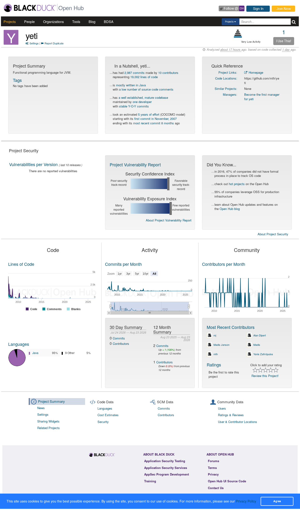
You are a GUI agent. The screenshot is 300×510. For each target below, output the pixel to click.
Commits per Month (123, 264)
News (41, 408)
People (29, 21)
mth (216, 354)
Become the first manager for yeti (261, 96)
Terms (212, 467)
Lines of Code (21, 264)
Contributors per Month (223, 264)
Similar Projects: (226, 88)
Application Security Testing (164, 461)
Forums (213, 461)
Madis (256, 344)
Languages (18, 344)
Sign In (258, 9)
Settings (34, 43)
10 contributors (168, 72)
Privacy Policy (246, 501)
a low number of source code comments (146, 89)
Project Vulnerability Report (135, 164)
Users (222, 408)
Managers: (230, 94)
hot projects (237, 184)
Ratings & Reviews (231, 415)
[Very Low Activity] (238, 34)
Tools (76, 21)
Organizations (53, 21)
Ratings (214, 365)
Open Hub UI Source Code (227, 481)
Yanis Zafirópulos (263, 354)
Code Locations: (226, 78)
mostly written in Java (131, 85)
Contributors (121, 343)
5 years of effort (148, 114)
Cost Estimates (108, 415)
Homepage (255, 72)
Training (150, 481)
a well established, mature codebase (143, 97)
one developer (142, 101)
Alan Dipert (259, 335)
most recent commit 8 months (153, 123)
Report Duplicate (54, 43)
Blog (92, 21)
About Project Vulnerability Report (168, 220)
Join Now (283, 9)
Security (103, 421)
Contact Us (216, 488)
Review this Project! (265, 375)
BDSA (108, 21)
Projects (10, 21)
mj (215, 335)
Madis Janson (221, 344)
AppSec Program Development (166, 474)
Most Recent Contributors (231, 327)
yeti (32, 35)
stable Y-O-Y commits (134, 106)
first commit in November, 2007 (155, 118)
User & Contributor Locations (237, 421)
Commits (119, 338)
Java (35, 353)
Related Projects (48, 428)
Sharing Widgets (48, 421)
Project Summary (51, 401)
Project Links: (227, 72)
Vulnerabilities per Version (33, 164)
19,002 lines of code (144, 77)
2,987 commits (134, 72)
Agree (277, 501)
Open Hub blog (230, 208)
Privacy (213, 474)
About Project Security (273, 234)
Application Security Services (165, 467)
